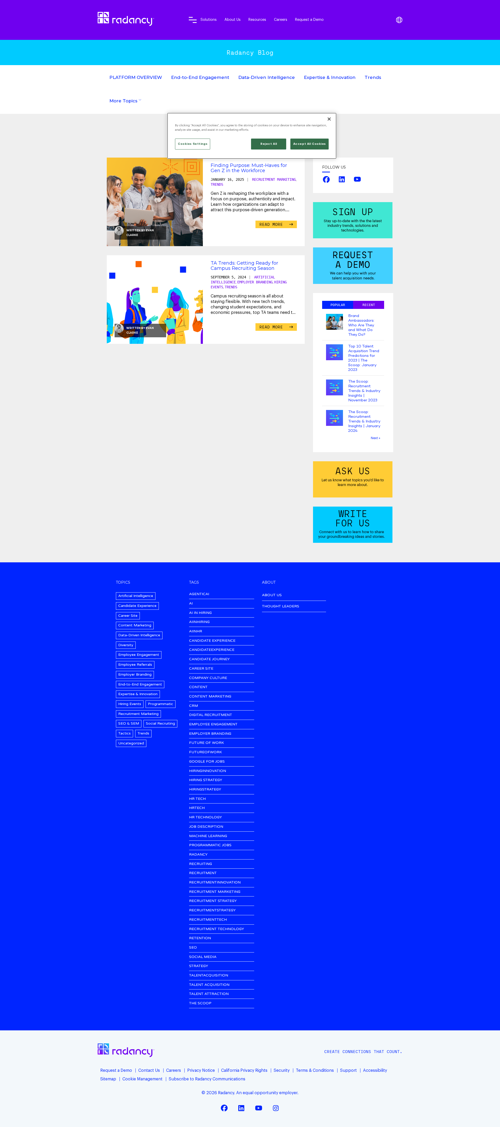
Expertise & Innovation (329, 77)
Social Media (202, 957)
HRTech (197, 808)
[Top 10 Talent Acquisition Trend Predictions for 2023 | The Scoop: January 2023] (334, 352)
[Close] (329, 119)
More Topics (123, 100)
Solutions (209, 20)
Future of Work (206, 743)
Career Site (128, 615)
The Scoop (200, 1003)
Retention (200, 938)
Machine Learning (208, 836)
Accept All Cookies (309, 143)
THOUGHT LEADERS (280, 606)
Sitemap (108, 1079)
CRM (193, 706)
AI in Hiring (200, 613)
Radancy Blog (250, 52)
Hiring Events (129, 704)
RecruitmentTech (208, 920)
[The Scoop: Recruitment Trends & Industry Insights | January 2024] (334, 418)
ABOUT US (272, 595)
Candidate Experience (137, 605)
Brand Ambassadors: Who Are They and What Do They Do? (361, 325)
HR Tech (197, 799)
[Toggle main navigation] (193, 20)
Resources (257, 20)
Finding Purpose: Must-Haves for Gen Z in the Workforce (249, 168)
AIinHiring (199, 622)
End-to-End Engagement (200, 77)
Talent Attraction (209, 994)
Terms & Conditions (315, 1070)
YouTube (357, 179)
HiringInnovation (207, 771)
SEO (193, 948)
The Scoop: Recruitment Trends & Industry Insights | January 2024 (364, 421)
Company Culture (208, 678)
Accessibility (375, 1070)
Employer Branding (255, 282)
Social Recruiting (160, 723)
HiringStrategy (205, 790)
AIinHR (195, 631)
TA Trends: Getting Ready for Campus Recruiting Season (244, 265)
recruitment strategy (213, 901)
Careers (280, 20)
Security (282, 1070)
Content (198, 687)
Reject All (268, 143)
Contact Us (149, 1070)
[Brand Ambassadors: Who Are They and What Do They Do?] (334, 322)
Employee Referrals (135, 664)
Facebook (326, 179)
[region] (251, 136)
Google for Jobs (207, 762)
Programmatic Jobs (210, 845)
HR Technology (205, 817)
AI (191, 604)
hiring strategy (205, 780)
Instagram (276, 1108)
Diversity (125, 645)
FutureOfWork (205, 752)
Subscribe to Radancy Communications (207, 1079)
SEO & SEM (128, 723)
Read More (272, 224)
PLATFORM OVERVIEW (135, 77)
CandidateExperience (211, 650)
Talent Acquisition (209, 985)
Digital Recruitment (210, 715)
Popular (337, 305)
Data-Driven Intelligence (266, 77)
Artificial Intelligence (135, 596)
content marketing (210, 697)
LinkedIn (342, 179)
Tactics (124, 733)
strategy (198, 966)
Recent (368, 305)
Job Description (206, 827)
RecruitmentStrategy (212, 910)
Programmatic (160, 704)
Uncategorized (131, 743)
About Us (232, 20)
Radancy (198, 855)
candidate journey (209, 659)
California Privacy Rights (244, 1070)
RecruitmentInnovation (215, 883)
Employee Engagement (138, 654)
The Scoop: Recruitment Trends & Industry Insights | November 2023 (364, 390)
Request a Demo (309, 20)
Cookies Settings (192, 143)
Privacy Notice (201, 1070)
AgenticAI (199, 594)
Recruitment (203, 873)
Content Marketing (134, 625)
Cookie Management (142, 1079)
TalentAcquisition (208, 975)
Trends (373, 77)
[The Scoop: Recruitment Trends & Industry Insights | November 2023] (334, 387)
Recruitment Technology (216, 929)
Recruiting (200, 864)
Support (348, 1070)
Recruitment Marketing (274, 179)
